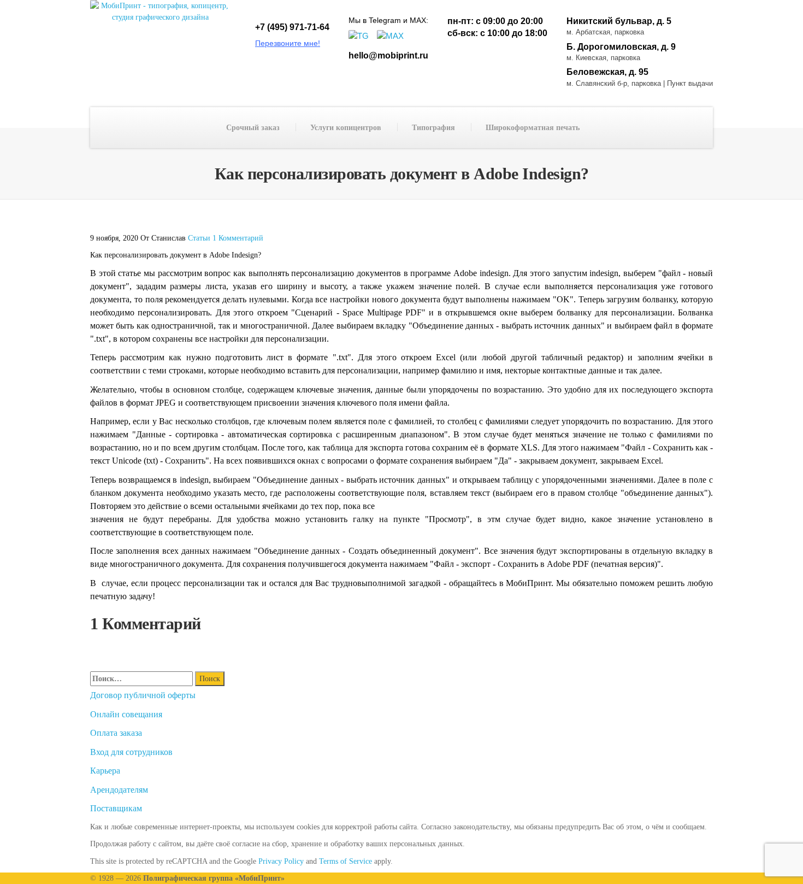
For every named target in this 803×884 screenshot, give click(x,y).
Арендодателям (119, 789)
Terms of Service (346, 861)
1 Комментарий (237, 238)
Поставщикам (116, 808)
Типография (433, 128)
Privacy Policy (280, 861)
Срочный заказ (253, 128)
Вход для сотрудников (131, 752)
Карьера (105, 770)
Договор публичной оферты (143, 695)
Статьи (199, 238)
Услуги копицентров (345, 128)
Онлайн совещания (126, 714)
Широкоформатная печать (533, 128)
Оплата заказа (116, 732)
